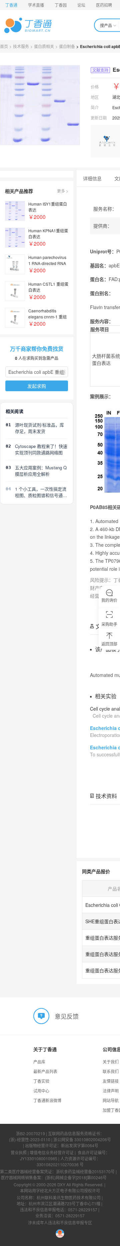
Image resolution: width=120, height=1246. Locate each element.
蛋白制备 (67, 46)
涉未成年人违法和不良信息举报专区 (60, 1222)
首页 (4, 46)
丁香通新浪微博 (47, 1100)
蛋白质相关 (44, 46)
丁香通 (11, 5)
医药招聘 (104, 5)
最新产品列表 (45, 1071)
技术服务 (21, 46)
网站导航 (111, 1100)
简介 (95, 107)
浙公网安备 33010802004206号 (82, 1139)
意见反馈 (67, 1015)
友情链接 (111, 1081)
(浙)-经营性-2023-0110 (29, 1139)
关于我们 (111, 1061)
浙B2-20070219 (30, 1133)
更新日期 (99, 117)
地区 (95, 97)
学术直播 (36, 5)
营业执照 (19, 1152)
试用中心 (41, 1090)
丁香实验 (41, 1081)
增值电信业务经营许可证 (52, 1152)
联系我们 (111, 1071)
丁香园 (61, 5)
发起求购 (36, 386)
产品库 (39, 1061)
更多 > (62, 191)
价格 (95, 86)
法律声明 (111, 1090)
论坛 (81, 5)
